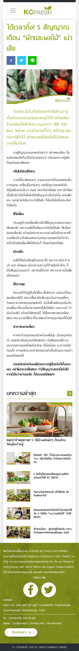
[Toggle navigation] (13, 10)
